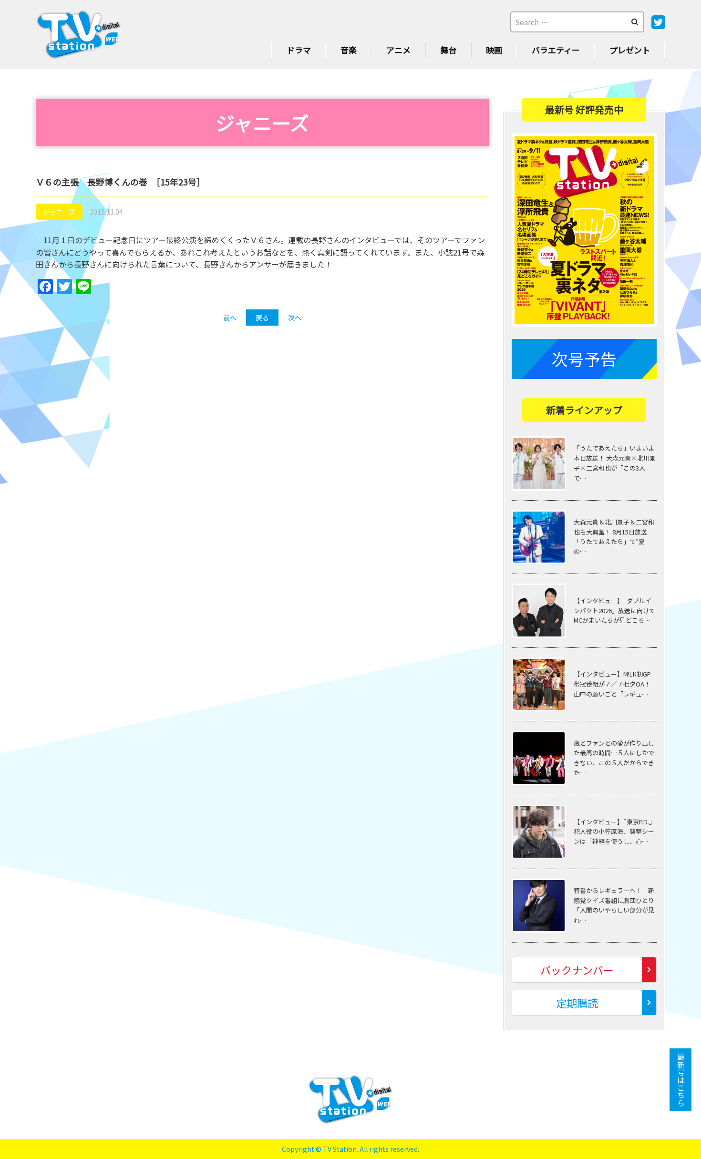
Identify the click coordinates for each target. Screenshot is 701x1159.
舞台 (448, 50)
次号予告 (584, 358)
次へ (294, 317)
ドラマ (299, 50)
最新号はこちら (681, 1080)
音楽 (348, 50)
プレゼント (629, 50)
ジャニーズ (59, 211)
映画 (494, 50)
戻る (262, 317)
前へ (230, 317)
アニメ (398, 50)
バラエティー (556, 50)
